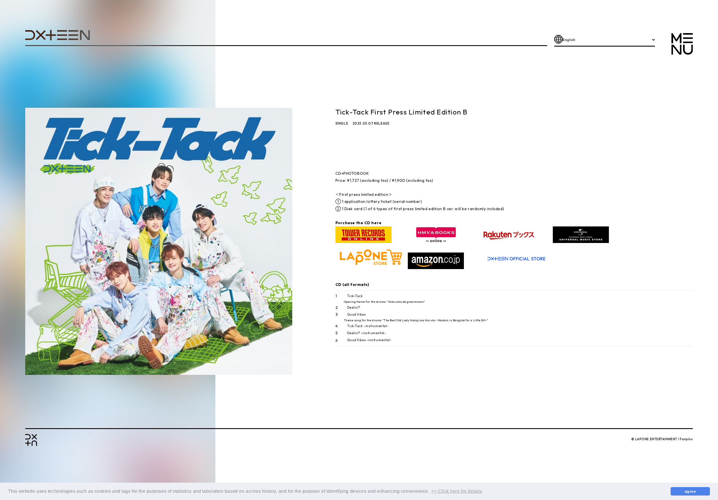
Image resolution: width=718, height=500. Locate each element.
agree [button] (690, 491)
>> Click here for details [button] (456, 491)
